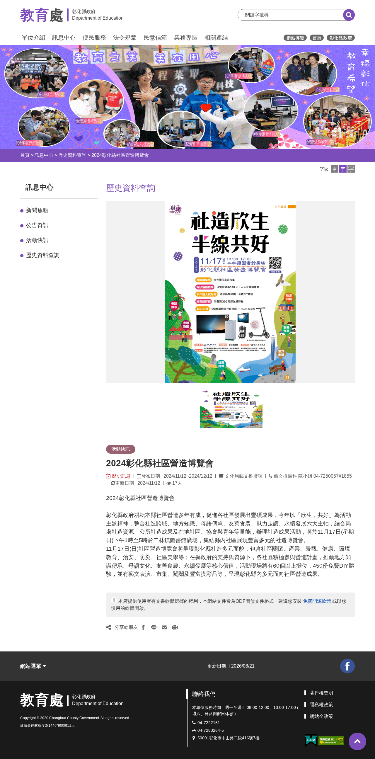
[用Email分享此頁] (164, 627)
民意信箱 (155, 37)
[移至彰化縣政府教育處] (317, 38)
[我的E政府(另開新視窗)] (310, 740)
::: (17, 36)
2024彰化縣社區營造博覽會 (120, 155)
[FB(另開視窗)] (347, 666)
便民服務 (94, 37)
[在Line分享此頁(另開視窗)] (154, 627)
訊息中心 (64, 37)
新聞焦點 (37, 210)
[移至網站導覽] (295, 38)
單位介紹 (33, 37)
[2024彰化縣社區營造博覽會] (231, 409)
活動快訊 (37, 240)
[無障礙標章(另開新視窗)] (331, 740)
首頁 (25, 155)
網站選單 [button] (31, 666)
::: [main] (102, 186)
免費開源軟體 (317, 601)
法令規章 (125, 37)
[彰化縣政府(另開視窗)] (340, 38)
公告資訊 (37, 225)
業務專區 (185, 37)
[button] (334, 169)
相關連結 (216, 37)
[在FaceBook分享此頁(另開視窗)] (143, 627)
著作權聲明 (321, 692)
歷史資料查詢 (72, 155)
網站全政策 (321, 716)
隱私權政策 (321, 704)
